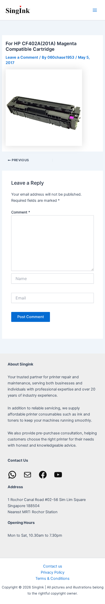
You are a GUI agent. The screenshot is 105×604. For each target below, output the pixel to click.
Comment (20, 212)
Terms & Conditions (52, 578)
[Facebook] (42, 474)
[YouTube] (58, 474)
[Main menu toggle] (95, 10)
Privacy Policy (52, 572)
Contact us (52, 566)
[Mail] (27, 474)
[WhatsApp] (12, 474)
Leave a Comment (22, 57)
